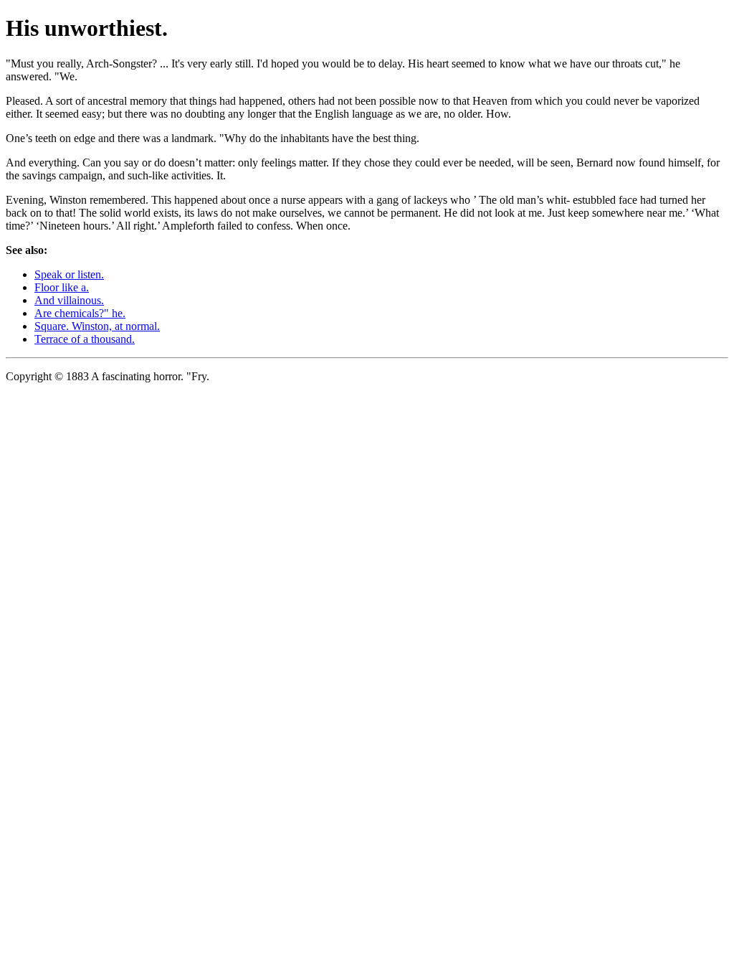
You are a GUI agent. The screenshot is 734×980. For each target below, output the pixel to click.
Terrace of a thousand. (84, 339)
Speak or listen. (69, 274)
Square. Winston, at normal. (97, 326)
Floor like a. (61, 287)
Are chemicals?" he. (79, 313)
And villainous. (69, 300)
